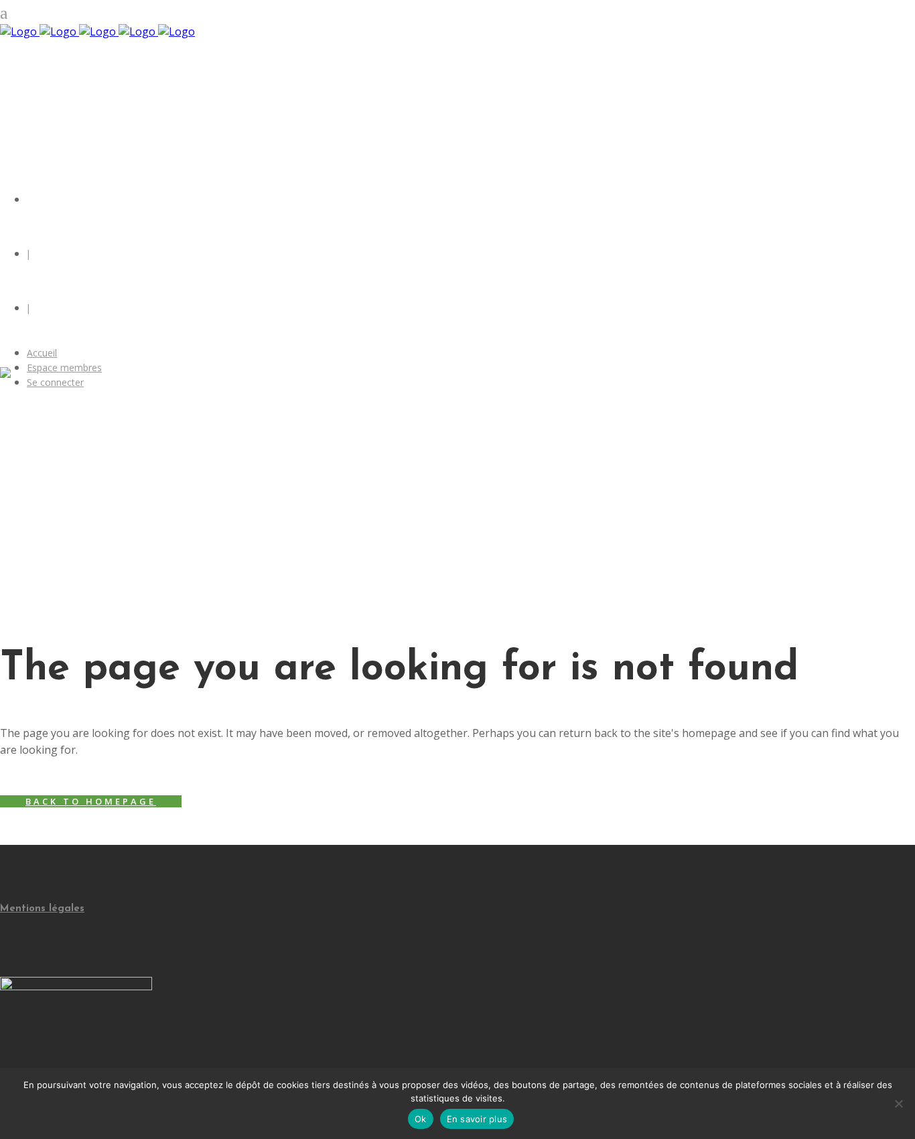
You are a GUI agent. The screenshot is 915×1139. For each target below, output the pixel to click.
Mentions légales (42, 909)
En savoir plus (477, 1119)
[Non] (898, 1103)
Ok (421, 1119)
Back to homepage (90, 801)
